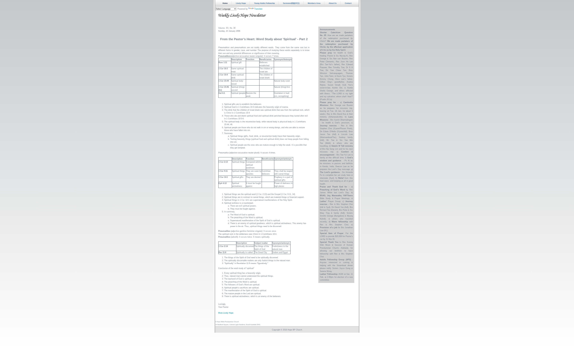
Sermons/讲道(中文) (291, 3)
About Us (333, 3)
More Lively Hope (225, 313)
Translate (258, 9)
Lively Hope (241, 3)
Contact (348, 3)
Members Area (314, 3)
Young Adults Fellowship (264, 3)
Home (225, 3)
